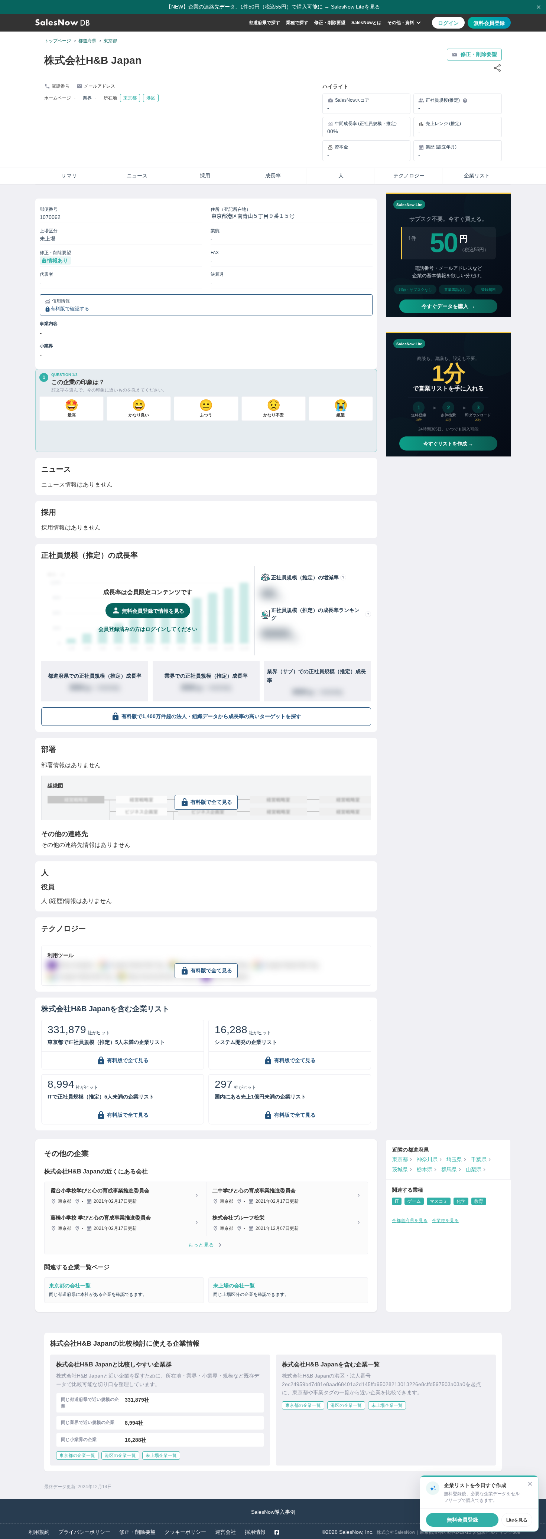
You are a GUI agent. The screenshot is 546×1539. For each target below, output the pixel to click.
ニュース (137, 176)
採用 (205, 176)
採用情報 (255, 1532)
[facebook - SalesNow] (276, 1532)
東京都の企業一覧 (77, 1455)
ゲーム (414, 1201)
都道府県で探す (264, 22)
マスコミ (439, 1201)
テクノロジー (409, 176)
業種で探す (297, 22)
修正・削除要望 (329, 22)
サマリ (69, 176)
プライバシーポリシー (84, 1532)
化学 (460, 1201)
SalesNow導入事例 (273, 1512)
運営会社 (225, 1532)
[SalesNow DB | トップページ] (62, 23)
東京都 (110, 40)
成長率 (273, 176)
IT (397, 1201)
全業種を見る (445, 1220)
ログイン (448, 23)
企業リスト (477, 176)
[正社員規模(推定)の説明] (465, 101)
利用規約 (39, 1532)
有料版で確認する (70, 308)
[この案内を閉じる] (530, 1484)
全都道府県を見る (410, 1220)
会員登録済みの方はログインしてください (147, 629)
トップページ (57, 40)
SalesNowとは (366, 22)
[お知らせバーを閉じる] (538, 7)
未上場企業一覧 (161, 1455)
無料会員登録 (489, 23)
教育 (478, 1201)
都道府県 (87, 40)
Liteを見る (516, 1520)
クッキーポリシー (185, 1532)
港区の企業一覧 (120, 1455)
